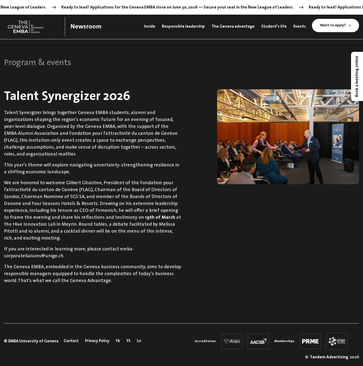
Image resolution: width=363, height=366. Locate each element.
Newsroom (86, 27)
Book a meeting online (357, 76)
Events (299, 27)
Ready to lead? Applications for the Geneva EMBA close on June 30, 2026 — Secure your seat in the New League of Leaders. (175, 7)
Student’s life (274, 27)
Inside (149, 27)
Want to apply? (333, 25)
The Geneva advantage (233, 27)
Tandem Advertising (329, 357)
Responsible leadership (183, 27)
